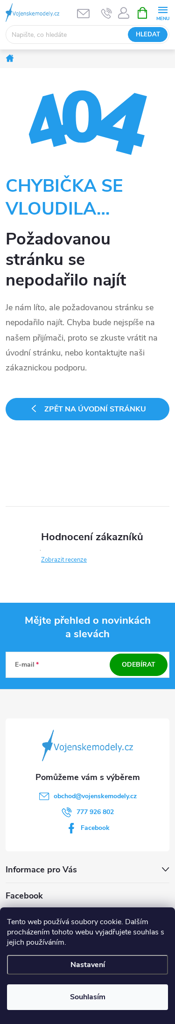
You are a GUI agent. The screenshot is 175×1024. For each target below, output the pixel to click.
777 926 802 (95, 812)
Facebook (95, 827)
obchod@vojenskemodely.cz (95, 796)
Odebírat (138, 664)
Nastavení (87, 965)
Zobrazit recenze (64, 560)
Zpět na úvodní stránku (95, 409)
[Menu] (162, 12)
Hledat (148, 34)
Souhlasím (87, 997)
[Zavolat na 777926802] (106, 13)
